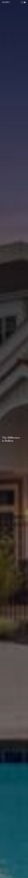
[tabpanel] (14, 439)
